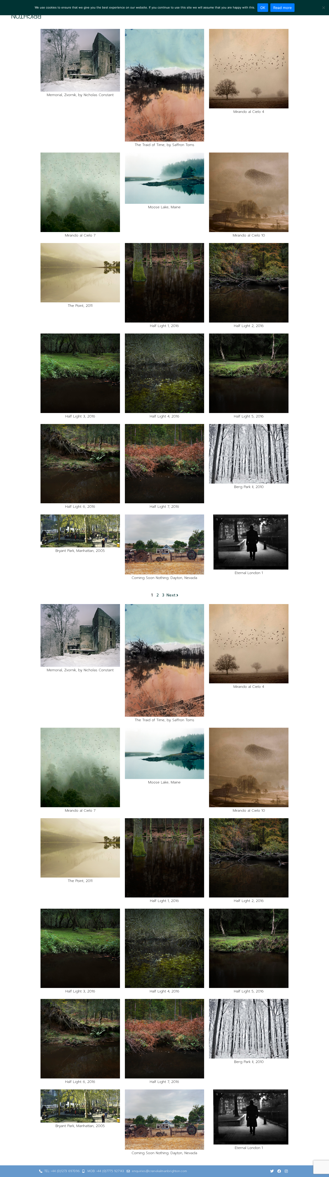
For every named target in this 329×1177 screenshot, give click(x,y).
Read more (282, 7)
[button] (80, 60)
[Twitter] (272, 1171)
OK (262, 7)
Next (171, 595)
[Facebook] (279, 1171)
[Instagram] (286, 1171)
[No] (323, 7)
